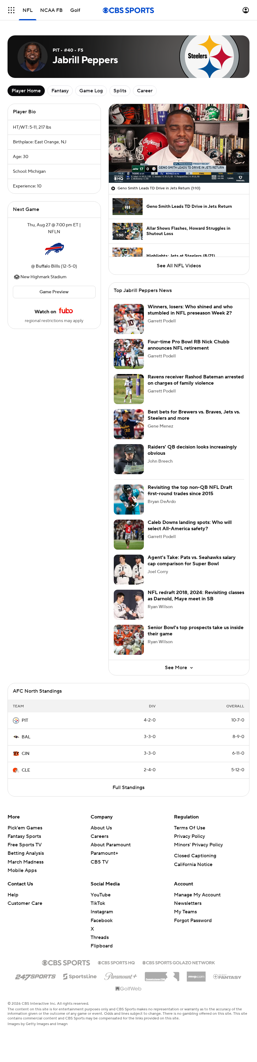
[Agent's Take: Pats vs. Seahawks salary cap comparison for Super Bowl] (129, 570)
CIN (25, 754)
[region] (179, 143)
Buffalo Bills (48, 266)
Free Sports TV (25, 845)
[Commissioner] (162, 974)
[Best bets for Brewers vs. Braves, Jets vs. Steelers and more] (129, 424)
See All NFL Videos (179, 266)
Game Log (91, 91)
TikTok (98, 903)
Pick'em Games (25, 828)
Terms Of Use (189, 828)
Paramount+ (104, 853)
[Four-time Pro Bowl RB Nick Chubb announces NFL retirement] (129, 354)
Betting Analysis (26, 853)
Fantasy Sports (24, 836)
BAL (26, 737)
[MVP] (196, 974)
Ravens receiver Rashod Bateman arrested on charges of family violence (196, 380)
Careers (99, 836)
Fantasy (60, 91)
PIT (25, 720)
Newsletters (188, 903)
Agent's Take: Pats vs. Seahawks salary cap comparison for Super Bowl (192, 560)
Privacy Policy (189, 836)
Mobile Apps (22, 870)
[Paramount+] (120, 975)
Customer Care (25, 903)
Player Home (26, 91)
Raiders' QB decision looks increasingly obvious (192, 450)
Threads (100, 937)
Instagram (102, 912)
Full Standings (128, 787)
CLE (26, 770)
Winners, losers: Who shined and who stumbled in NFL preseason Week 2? (190, 310)
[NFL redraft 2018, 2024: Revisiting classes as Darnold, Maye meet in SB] (129, 605)
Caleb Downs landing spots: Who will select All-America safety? (190, 525)
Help (13, 895)
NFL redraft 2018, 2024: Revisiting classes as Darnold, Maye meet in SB (196, 595)
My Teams (185, 912)
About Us (101, 828)
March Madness (26, 862)
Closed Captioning (195, 856)
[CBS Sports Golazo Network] (178, 962)
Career (145, 91)
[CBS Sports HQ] (116, 962)
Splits (119, 91)
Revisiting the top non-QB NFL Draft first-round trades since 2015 (190, 490)
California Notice (193, 864)
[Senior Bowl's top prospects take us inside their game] (129, 640)
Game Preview (54, 292)
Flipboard (102, 946)
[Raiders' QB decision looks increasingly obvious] (129, 459)
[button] (11, 10)
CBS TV (99, 862)
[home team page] (54, 249)
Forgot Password (193, 920)
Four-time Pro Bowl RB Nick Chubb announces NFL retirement (188, 345)
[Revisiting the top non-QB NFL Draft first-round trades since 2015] (129, 500)
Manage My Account (197, 895)
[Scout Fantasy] (227, 976)
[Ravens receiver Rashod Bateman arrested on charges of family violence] (129, 389)
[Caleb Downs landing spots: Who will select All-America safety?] (129, 535)
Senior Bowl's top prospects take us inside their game (196, 630)
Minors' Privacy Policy (198, 845)
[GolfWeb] (128, 989)
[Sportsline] (80, 975)
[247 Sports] (35, 975)
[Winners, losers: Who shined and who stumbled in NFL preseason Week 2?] (129, 319)
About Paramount (111, 845)
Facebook (102, 920)
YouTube (101, 895)
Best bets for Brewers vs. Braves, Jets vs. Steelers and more (194, 415)
